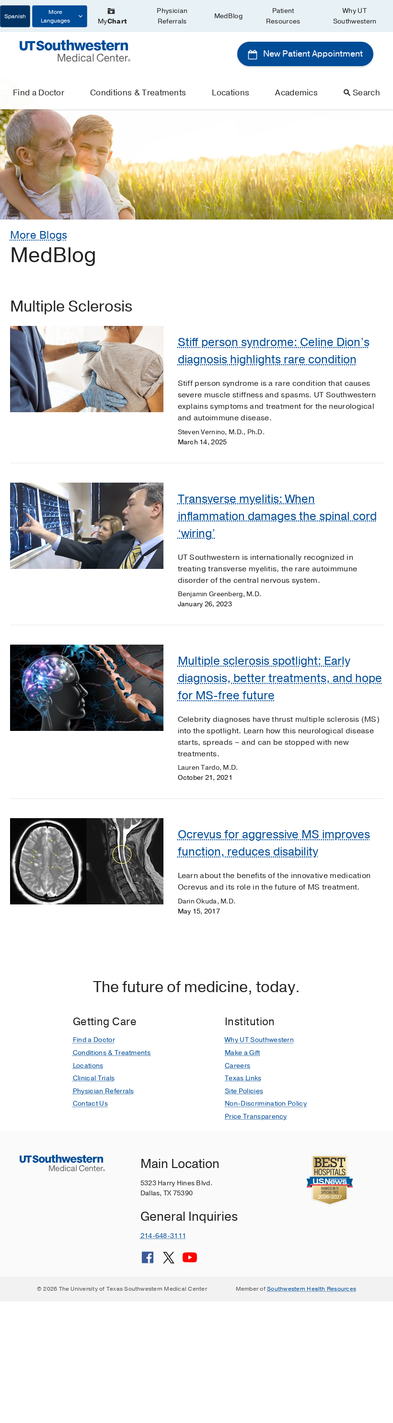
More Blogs (39, 235)
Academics (296, 92)
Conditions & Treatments (138, 92)
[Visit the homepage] (75, 50)
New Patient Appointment (312, 53)
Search (366, 92)
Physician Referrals (172, 16)
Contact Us (90, 1103)
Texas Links (243, 1078)
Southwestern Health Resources (311, 1289)
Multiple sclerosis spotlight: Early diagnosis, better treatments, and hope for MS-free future (280, 678)
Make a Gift (242, 1052)
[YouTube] (190, 1261)
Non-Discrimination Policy (266, 1103)
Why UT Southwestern (355, 16)
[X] (169, 1261)
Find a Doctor (38, 92)
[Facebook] (147, 1261)
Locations (230, 92)
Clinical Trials (94, 1078)
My (112, 21)
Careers (237, 1065)
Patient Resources (283, 16)
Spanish (15, 16)
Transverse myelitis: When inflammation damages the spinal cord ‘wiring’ (277, 516)
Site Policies (244, 1091)
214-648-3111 (163, 1235)
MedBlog (228, 16)
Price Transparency (256, 1116)
